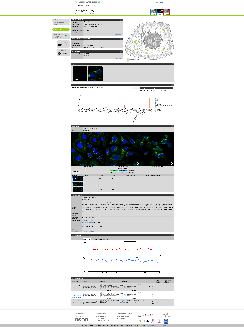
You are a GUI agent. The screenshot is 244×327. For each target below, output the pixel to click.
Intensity (131, 170)
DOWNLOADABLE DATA (103, 320)
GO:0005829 (123, 287)
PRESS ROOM (79, 316)
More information (149, 325)
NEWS (94, 5)
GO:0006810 (123, 288)
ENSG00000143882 (87, 222)
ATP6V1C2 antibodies (88, 231)
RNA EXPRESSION (59, 22)
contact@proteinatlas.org (82, 323)
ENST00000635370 (77, 304)
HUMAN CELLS (58, 24)
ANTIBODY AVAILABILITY (124, 314)
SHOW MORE (118, 34)
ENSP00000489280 (77, 302)
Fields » (162, 2)
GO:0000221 (123, 284)
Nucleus (122, 170)
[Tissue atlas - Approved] (153, 9)
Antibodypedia (75, 231)
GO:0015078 (123, 300)
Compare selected (76, 172)
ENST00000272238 (77, 297)
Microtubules (114, 172)
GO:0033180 (123, 303)
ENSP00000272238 (77, 295)
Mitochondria (64, 45)
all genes (98, 220)
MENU (81, 5)
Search (156, 2)
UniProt (73, 227)
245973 (84, 224)
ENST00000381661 (77, 289)
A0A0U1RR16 (86, 301)
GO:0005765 (123, 286)
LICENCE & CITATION (123, 316)
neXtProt (74, 229)
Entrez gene (74, 224)
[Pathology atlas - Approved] (166, 9)
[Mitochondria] (59, 46)
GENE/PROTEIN (57, 29)
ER (123, 172)
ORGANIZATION (101, 316)
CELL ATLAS (57, 20)
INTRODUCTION (101, 314)
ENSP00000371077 (77, 287)
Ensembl (74, 222)
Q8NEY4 (84, 227)
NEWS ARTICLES (80, 314)
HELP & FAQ (121, 318)
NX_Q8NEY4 (85, 229)
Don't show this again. (160, 325)
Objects (131, 172)
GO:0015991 (123, 302)
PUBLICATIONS (100, 318)
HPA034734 (86, 56)
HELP (87, 5)
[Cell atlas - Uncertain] (160, 9)
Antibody (114, 170)
